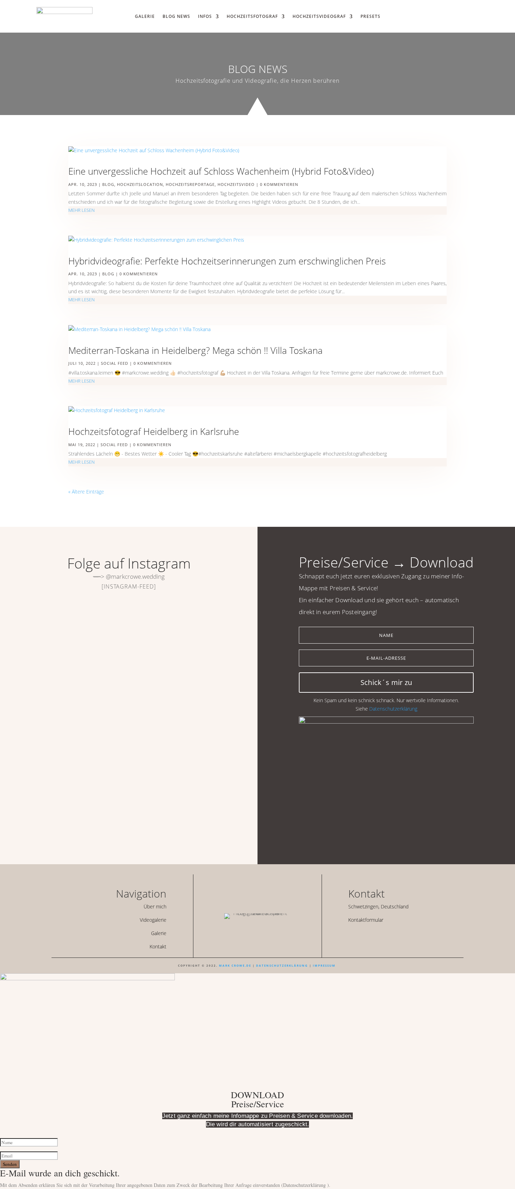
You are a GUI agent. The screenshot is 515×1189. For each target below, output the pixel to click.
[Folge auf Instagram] (457, 15)
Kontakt (158, 946)
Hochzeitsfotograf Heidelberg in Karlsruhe (153, 431)
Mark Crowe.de (235, 965)
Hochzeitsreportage (190, 184)
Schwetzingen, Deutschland (378, 906)
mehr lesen (81, 210)
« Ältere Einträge (86, 491)
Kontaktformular (365, 919)
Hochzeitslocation (140, 184)
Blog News (176, 16)
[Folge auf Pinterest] (385, 936)
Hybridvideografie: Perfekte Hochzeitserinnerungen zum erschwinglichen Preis (227, 261)
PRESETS (370, 16)
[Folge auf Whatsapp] (444, 15)
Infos (205, 16)
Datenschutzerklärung (393, 708)
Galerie (145, 16)
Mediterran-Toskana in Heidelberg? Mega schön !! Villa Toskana (195, 350)
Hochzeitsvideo (236, 184)
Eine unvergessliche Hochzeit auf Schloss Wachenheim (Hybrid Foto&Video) (221, 171)
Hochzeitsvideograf (319, 16)
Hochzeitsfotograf (252, 16)
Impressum (324, 965)
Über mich (155, 906)
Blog (108, 184)
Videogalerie (153, 919)
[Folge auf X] (373, 936)
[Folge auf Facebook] (361, 936)
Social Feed (114, 363)
